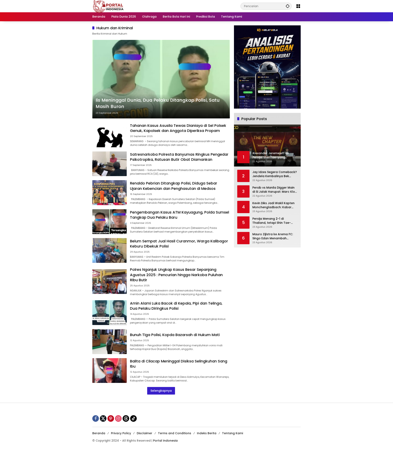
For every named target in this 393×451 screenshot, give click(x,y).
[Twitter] (103, 418)
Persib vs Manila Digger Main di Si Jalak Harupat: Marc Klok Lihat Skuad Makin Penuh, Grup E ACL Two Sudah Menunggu (274, 190)
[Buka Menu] (298, 6)
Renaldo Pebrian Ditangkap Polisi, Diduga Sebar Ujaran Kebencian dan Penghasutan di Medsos (173, 186)
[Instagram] (118, 418)
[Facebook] (95, 418)
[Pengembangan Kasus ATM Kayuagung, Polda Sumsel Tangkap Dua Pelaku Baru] (109, 221)
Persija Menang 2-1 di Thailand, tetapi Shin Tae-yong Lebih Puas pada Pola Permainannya (272, 221)
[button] (287, 6)
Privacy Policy (121, 433)
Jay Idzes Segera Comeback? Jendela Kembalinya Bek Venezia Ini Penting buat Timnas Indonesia (274, 174)
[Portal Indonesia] (108, 6)
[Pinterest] (110, 418)
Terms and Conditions (174, 433)
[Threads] (126, 418)
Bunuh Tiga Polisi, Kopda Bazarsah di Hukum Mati (175, 334)
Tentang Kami (232, 433)
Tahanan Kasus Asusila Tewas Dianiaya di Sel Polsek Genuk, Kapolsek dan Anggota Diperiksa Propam (178, 128)
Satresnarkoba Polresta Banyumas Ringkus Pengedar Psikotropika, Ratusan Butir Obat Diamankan (179, 157)
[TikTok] (133, 418)
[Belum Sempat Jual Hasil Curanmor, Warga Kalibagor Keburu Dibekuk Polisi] (109, 250)
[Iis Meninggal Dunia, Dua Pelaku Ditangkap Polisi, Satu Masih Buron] (161, 79)
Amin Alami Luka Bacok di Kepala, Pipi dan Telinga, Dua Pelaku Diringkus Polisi (176, 306)
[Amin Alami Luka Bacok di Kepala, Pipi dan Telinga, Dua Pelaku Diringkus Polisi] (109, 312)
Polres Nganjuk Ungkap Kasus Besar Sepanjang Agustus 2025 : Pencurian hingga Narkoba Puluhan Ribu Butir (176, 274)
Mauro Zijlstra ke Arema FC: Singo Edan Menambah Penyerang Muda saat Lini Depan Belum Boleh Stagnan (273, 236)
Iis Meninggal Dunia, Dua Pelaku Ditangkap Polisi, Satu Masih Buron (158, 103)
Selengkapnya (161, 391)
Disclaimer (144, 433)
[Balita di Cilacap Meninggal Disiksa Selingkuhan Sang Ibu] (109, 370)
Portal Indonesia (165, 441)
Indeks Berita (206, 433)
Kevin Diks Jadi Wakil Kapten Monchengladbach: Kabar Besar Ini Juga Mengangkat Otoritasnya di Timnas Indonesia (273, 205)
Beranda (98, 433)
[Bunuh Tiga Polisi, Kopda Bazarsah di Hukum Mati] (109, 341)
